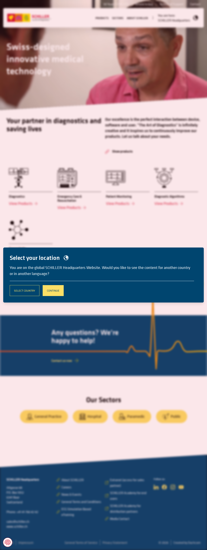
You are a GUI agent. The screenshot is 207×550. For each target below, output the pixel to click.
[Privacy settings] (7, 542)
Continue (53, 290)
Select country (24, 290)
